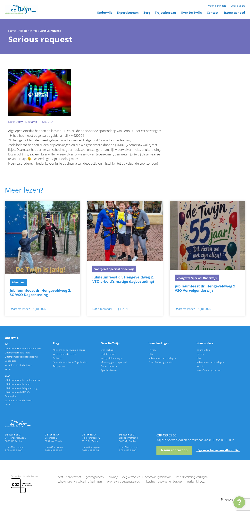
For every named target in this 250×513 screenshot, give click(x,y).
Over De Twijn (191, 12)
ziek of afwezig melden (209, 370)
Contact (213, 12)
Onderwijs (104, 12)
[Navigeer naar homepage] (21, 9)
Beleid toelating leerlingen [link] (192, 477)
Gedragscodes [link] (95, 477)
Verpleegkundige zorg (64, 353)
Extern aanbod (234, 12)
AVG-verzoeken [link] (131, 477)
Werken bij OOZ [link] (195, 481)
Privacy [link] (113, 477)
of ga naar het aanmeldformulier (218, 450)
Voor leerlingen (217, 5)
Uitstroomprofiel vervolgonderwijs (23, 348)
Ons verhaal (107, 349)
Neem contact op (174, 450)
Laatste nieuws (109, 353)
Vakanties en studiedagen (18, 364)
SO (6, 344)
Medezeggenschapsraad (114, 362)
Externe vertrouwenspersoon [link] (124, 481)
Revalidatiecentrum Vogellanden (70, 362)
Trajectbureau (165, 12)
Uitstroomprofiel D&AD (17, 392)
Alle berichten (28, 31)
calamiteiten (203, 349)
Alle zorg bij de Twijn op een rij (69, 349)
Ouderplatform (109, 366)
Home (12, 31)
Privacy (152, 349)
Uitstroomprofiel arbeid (17, 352)
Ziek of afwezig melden (161, 362)
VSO (7, 375)
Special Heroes (109, 370)
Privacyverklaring (231, 499)
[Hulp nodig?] (239, 502)
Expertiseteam (128, 12)
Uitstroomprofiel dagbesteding (21, 356)
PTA (151, 353)
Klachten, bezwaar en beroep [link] (164, 481)
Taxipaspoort (60, 366)
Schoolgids (10, 360)
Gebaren (57, 358)
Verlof (8, 368)
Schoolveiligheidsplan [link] (158, 477)
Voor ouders (238, 5)
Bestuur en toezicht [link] (69, 477)
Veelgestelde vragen (111, 358)
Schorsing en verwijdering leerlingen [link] (80, 481)
